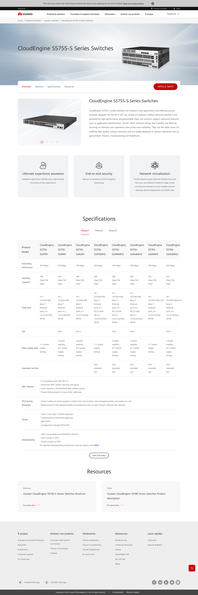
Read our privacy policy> (133, 3)
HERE (96, 445)
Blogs (117, 564)
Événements (23, 550)
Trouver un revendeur (59, 548)
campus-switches (51, 20)
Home (20, 20)
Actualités (22, 545)
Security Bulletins (155, 545)
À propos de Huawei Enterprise (31, 540)
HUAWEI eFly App (58, 582)
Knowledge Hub (122, 554)
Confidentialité (118, 592)
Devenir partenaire (90, 540)
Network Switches (33, 20)
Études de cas (121, 540)
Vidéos (118, 550)
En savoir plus (24, 559)
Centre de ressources (124, 545)
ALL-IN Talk (120, 559)
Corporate (152, 540)
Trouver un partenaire (92, 545)
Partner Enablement (91, 550)
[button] (41, 142)
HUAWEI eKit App (32, 582)
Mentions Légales (132, 592)
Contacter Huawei (25, 554)
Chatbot (53, 553)
